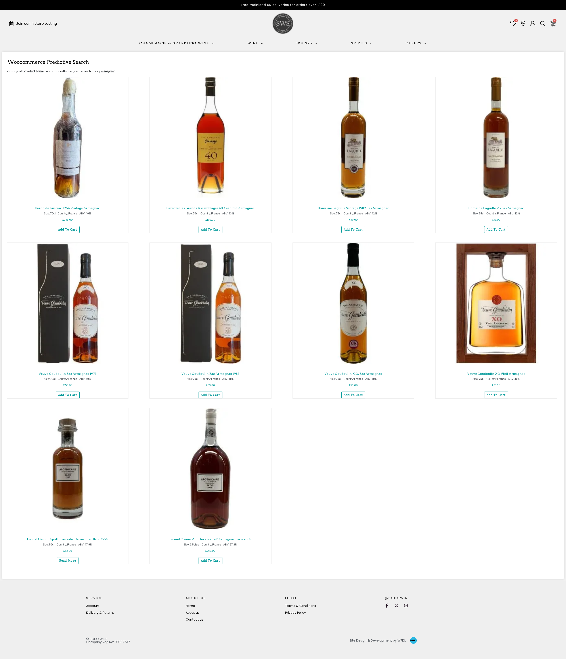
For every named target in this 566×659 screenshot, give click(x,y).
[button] (125, 80)
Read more (67, 560)
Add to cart (67, 229)
